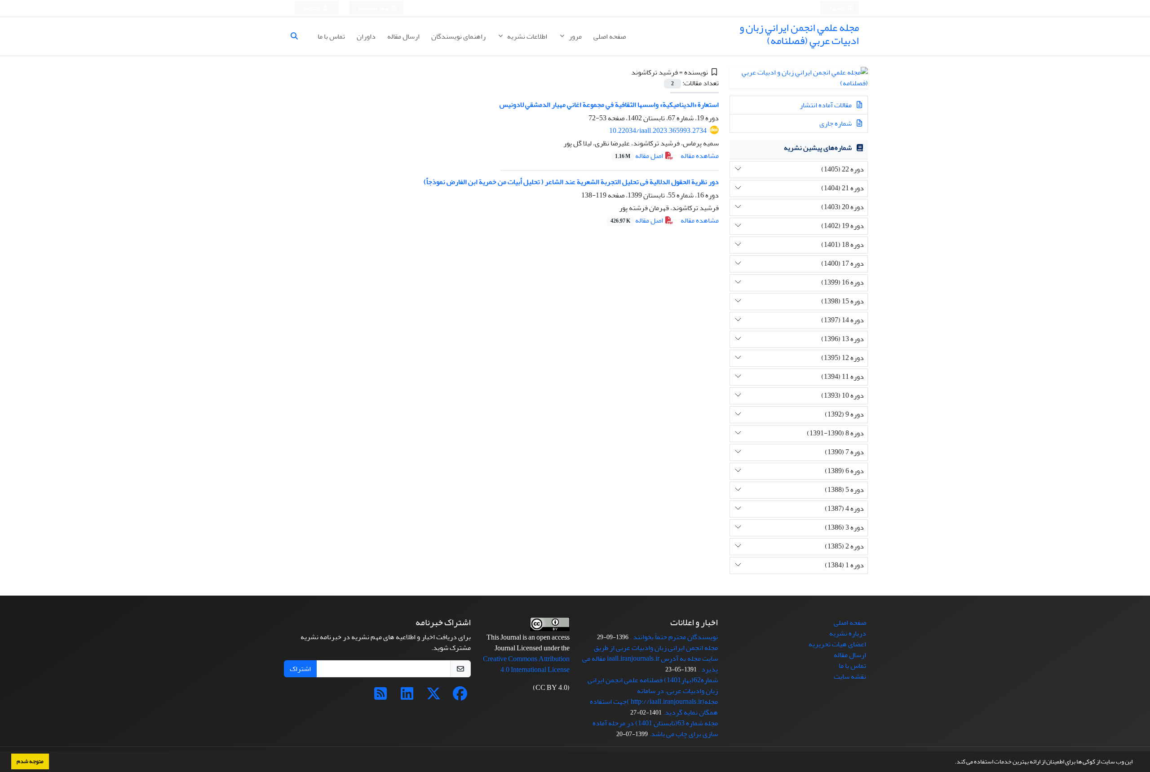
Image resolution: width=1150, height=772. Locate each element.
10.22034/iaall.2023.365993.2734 (658, 130)
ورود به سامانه (373, 8)
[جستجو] (298, 36)
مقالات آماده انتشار (826, 105)
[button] (952, 762)
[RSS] (380, 696)
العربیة (837, 8)
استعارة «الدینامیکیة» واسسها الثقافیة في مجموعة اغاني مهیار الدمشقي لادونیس (609, 104)
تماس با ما (331, 36)
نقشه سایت (850, 676)
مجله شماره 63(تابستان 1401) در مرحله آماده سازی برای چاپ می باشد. (655, 728)
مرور (574, 36)
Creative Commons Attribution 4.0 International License (526, 664)
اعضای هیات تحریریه (837, 644)
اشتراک (300, 669)
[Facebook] (460, 696)
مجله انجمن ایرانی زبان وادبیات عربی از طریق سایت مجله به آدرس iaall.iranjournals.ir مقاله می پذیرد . (650, 658)
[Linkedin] (407, 696)
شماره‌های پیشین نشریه (818, 147)
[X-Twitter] (433, 696)
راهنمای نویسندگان (458, 36)
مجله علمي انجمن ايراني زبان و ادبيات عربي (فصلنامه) (799, 34)
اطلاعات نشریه (526, 36)
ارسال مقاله (403, 36)
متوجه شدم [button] (30, 761)
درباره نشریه (847, 633)
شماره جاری (836, 123)
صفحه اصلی (609, 36)
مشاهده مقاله (700, 155)
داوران (366, 36)
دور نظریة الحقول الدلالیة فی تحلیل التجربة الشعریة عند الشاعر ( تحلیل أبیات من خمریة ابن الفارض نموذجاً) (571, 182)
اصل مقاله (639, 155)
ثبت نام (312, 8)
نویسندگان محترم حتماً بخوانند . (674, 637)
